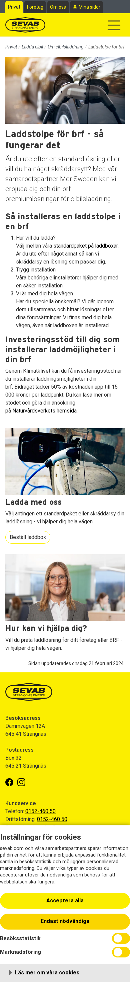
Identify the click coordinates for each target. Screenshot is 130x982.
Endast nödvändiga (65, 921)
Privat (14, 7)
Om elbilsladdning (66, 46)
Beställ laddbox (28, 537)
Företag (35, 7)
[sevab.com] (25, 25)
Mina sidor (89, 7)
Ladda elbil (32, 46)
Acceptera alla (65, 900)
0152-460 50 (40, 811)
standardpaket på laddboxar (85, 246)
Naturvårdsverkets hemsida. (45, 411)
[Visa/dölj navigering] (114, 25)
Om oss (58, 7)
